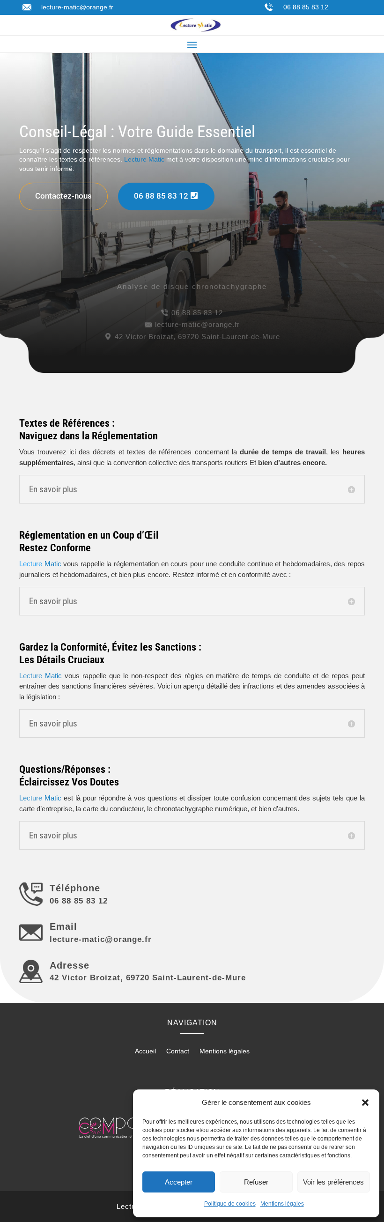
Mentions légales (282, 1203)
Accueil (145, 1051)
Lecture (40, 564)
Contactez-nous (63, 195)
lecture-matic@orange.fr (77, 7)
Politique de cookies (230, 1203)
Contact (177, 1051)
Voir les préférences (333, 1182)
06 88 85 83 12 (305, 7)
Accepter (178, 1182)
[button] (365, 1102)
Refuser (256, 1182)
